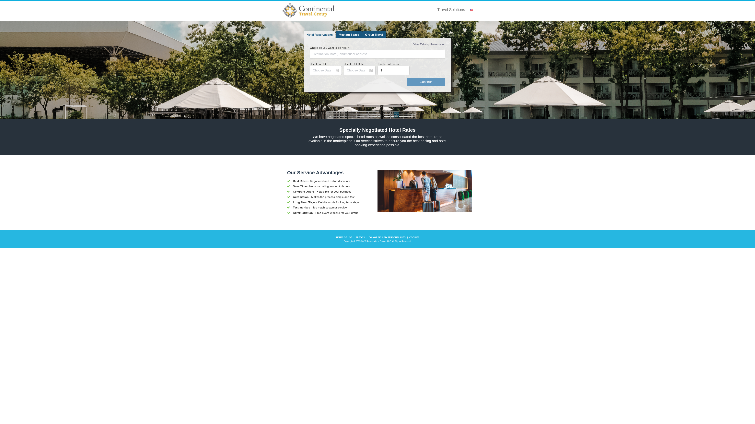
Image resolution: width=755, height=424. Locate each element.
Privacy (360, 237)
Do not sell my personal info (387, 237)
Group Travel (374, 34)
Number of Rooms (389, 64)
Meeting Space (349, 34)
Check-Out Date (354, 64)
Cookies (414, 237)
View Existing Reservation (429, 44)
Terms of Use (344, 237)
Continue (426, 82)
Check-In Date (319, 64)
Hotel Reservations (320, 34)
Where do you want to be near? (329, 47)
